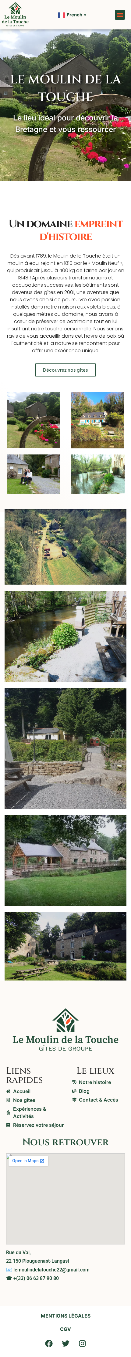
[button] (120, 15)
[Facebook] (48, 1343)
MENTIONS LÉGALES (65, 1316)
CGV (65, 1329)
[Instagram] (82, 1343)
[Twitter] (65, 1343)
